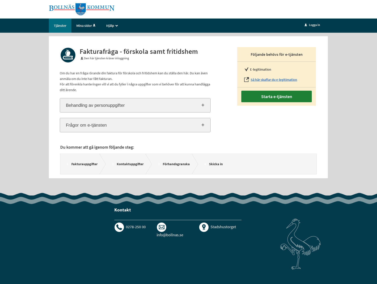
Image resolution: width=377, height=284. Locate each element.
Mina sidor (84, 25)
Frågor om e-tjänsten (86, 125)
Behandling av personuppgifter (95, 105)
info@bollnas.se (170, 234)
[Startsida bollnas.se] (82, 9)
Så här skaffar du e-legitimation (274, 79)
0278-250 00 (136, 226)
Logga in (312, 25)
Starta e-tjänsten (276, 96)
